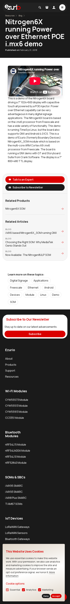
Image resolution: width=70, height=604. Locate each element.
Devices (15, 295)
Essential (15, 589)
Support (10, 370)
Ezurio (10, 350)
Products (10, 364)
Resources (12, 376)
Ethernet (33, 287)
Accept (56, 596)
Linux (43, 295)
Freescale (16, 287)
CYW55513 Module (16, 405)
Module (30, 295)
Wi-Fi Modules (16, 391)
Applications (41, 280)
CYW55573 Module (16, 400)
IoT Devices (14, 518)
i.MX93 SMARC (14, 492)
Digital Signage (19, 280)
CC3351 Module (14, 418)
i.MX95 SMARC (14, 486)
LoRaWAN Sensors (16, 533)
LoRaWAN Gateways (17, 527)
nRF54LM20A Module (17, 450)
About (9, 358)
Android (48, 287)
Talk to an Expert (23, 179)
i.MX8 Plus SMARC (16, 498)
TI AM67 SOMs (13, 504)
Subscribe (35, 334)
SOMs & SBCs (15, 477)
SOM (13, 302)
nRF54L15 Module (15, 444)
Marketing (47, 589)
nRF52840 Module (16, 462)
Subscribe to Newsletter (28, 187)
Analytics (31, 589)
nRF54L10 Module (15, 456)
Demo (55, 295)
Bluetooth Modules (13, 434)
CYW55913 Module (16, 412)
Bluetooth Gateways (17, 539)
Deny (46, 596)
